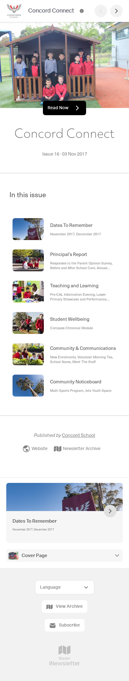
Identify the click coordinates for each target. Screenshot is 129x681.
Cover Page (34, 555)
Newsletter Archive (82, 449)
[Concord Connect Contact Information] (81, 11)
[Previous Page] (101, 11)
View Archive (69, 606)
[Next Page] (116, 11)
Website (40, 449)
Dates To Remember (35, 521)
